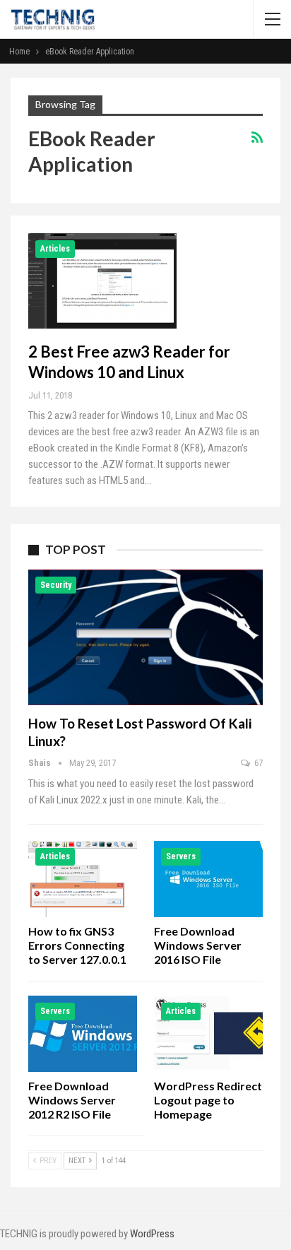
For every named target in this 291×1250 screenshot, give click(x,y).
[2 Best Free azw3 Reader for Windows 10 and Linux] (102, 280)
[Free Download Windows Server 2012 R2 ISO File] (82, 1034)
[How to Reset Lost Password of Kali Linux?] (145, 638)
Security (55, 585)
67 (257, 762)
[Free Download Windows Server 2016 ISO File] (208, 879)
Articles (55, 249)
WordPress (152, 1233)
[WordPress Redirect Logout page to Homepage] (208, 1034)
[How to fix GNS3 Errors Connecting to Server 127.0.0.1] (82, 879)
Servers (181, 856)
